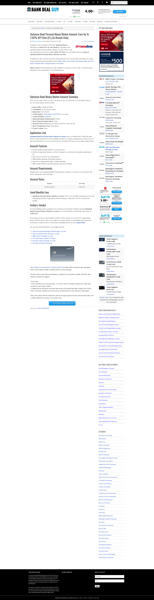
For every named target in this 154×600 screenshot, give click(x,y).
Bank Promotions (104, 445)
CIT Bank (60, 63)
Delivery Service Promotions (107, 496)
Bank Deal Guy (43, 9)
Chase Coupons (103, 474)
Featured (101, 509)
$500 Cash (109, 130)
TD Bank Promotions (105, 544)
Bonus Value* (104, 297)
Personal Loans (103, 532)
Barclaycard (102, 451)
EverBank (101, 506)
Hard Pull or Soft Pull (51, 114)
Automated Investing (105, 435)
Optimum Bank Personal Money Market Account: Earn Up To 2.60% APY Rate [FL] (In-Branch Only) (59, 36)
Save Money (102, 541)
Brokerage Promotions (106, 461)
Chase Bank (71, 61)
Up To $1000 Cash (111, 138)
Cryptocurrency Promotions (107, 493)
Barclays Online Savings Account (44, 241)
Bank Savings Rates (43, 308)
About (77, 598)
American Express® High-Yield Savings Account (49, 231)
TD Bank (37, 63)
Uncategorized (103, 551)
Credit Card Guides (104, 487)
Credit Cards (103, 490)
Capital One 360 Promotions (107, 464)
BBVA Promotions (104, 454)
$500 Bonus (109, 120)
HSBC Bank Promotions (106, 515)
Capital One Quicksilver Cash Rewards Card (49, 267)
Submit (97, 586)
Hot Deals (102, 512)
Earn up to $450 (111, 107)
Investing (101, 522)
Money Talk (102, 528)
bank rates (81, 223)
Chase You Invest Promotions (108, 477)
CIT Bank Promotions (105, 480)
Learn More (111, 246)
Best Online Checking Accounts (108, 458)
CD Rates (101, 471)
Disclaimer (85, 598)
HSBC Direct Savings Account (42, 236)
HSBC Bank (62, 61)
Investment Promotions (106, 525)
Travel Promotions (104, 548)
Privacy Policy (90, 598)
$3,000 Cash (109, 100)
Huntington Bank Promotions (108, 519)
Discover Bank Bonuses (106, 499)
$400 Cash (109, 144)
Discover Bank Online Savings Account (45, 234)
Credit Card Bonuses (105, 483)
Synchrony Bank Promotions (42, 243)
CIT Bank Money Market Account (43, 238)
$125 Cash (108, 160)
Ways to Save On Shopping (107, 554)
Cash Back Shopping (105, 467)
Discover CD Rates (104, 503)
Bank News (102, 442)
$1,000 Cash (109, 173)
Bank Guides (102, 438)
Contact (80, 598)
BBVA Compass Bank (48, 63)
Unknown (48, 116)
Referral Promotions (105, 535)
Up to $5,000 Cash (111, 81)
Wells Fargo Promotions (106, 557)
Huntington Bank (81, 61)
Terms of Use (96, 598)
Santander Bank (103, 538)
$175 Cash (108, 165)
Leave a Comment (88, 41)
